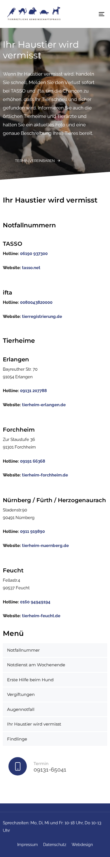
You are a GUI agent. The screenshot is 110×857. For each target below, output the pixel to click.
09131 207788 (33, 390)
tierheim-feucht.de (41, 615)
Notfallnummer (23, 650)
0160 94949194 (35, 602)
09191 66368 (32, 461)
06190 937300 (34, 253)
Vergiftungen (21, 694)
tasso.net (31, 267)
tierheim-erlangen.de (44, 404)
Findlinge (17, 739)
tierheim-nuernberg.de (45, 545)
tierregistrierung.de (42, 316)
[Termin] (55, 767)
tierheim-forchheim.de (45, 475)
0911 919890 (32, 531)
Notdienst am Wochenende (36, 664)
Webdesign (82, 844)
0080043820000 (36, 302)
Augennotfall (20, 709)
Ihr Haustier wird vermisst (34, 724)
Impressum (27, 844)
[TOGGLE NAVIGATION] (87, 14)
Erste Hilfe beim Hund (30, 679)
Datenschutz (54, 844)
